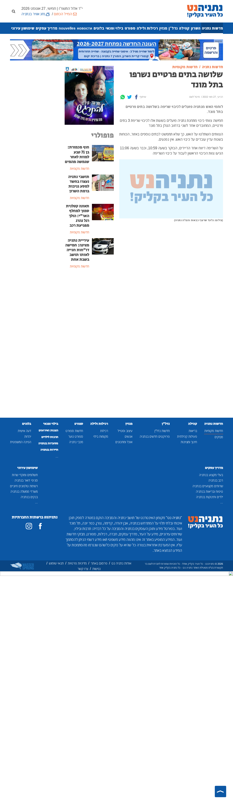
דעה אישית (24, 431)
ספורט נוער (75, 436)
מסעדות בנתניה (48, 443)
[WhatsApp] (122, 97)
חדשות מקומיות (213, 431)
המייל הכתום (63, 13)
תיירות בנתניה (49, 449)
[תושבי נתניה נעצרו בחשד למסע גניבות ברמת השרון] (103, 182)
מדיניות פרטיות (77, 563)
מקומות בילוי (100, 436)
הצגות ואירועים (48, 430)
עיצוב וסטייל (125, 431)
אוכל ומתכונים (123, 442)
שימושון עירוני (22, 28)
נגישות (96, 569)
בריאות (193, 431)
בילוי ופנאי (114, 28)
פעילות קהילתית (187, 436)
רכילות (104, 431)
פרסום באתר (99, 563)
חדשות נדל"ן (162, 431)
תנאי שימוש (56, 563)
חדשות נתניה (212, 28)
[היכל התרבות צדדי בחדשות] (89, 94)
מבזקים (219, 437)
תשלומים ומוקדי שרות (25, 475)
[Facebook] (136, 97)
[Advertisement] (89, 346)
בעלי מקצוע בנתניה (211, 475)
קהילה (184, 28)
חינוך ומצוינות (189, 442)
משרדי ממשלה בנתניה (24, 491)
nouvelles (67, 28)
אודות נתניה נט (121, 563)
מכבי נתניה (76, 442)
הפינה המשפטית (20, 442)
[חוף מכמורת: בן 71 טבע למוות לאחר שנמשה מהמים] (103, 152)
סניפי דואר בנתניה (26, 480)
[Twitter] (129, 97)
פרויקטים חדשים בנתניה (155, 436)
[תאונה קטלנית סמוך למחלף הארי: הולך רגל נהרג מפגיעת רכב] (103, 211)
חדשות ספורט (74, 431)
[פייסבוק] (40, 526)
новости (84, 28)
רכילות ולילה (147, 28)
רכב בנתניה (215, 480)
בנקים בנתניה (29, 497)
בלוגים (99, 28)
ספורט (130, 28)
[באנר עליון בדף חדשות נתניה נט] (116, 49)
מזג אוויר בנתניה (33, 13)
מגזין (163, 28)
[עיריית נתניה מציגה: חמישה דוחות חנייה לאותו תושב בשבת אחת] (103, 245)
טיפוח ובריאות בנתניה (209, 491)
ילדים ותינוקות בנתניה (209, 497)
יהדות (27, 436)
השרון (195, 28)
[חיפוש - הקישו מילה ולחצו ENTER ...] (13, 11)
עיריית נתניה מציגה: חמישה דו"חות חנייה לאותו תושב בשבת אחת (77, 249)
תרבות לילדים (49, 437)
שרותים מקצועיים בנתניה (207, 486)
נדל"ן (173, 28)
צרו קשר (83, 569)
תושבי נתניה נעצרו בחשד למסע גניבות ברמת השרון (78, 184)
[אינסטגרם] (28, 526)
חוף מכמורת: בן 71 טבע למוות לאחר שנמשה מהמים (77, 154)
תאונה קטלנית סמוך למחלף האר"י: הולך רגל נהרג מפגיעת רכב (77, 215)
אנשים (128, 436)
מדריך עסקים (46, 28)
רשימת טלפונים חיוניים (24, 486)
